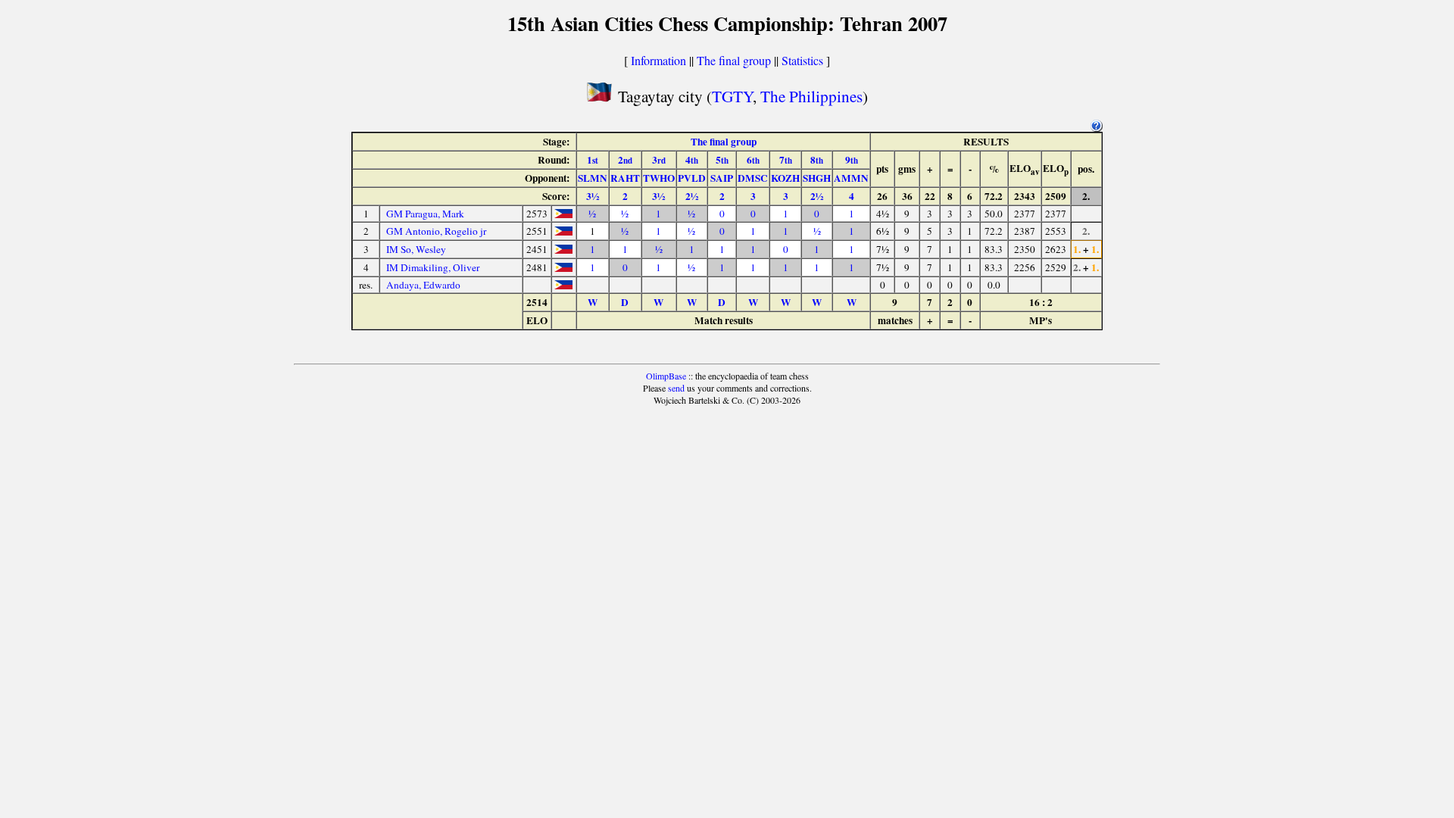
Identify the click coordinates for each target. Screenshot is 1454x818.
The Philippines (811, 96)
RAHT (625, 178)
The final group (734, 60)
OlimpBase (666, 376)
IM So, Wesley (416, 249)
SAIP (721, 178)
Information (658, 60)
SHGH (817, 178)
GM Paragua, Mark (425, 213)
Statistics (802, 60)
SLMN (592, 178)
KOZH (785, 178)
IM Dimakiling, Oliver (432, 267)
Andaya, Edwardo (423, 285)
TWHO (659, 178)
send (676, 388)
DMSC (753, 178)
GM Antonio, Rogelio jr (436, 231)
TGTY (732, 96)
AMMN (851, 178)
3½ (592, 196)
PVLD (692, 178)
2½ (691, 196)
